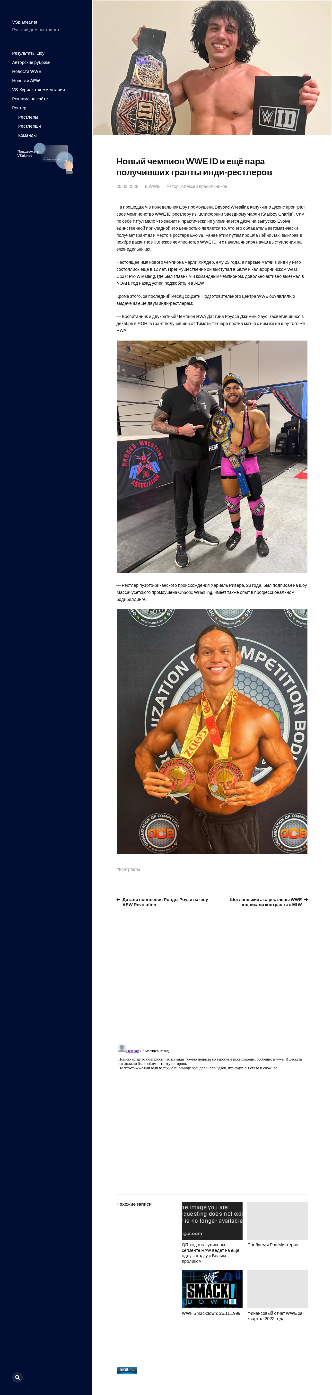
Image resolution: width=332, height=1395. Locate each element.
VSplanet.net (24, 22)
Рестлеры (28, 117)
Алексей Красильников (204, 186)
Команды (27, 135)
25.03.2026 (127, 186)
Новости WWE (26, 71)
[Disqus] (212, 973)
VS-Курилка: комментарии (38, 89)
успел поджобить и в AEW (177, 283)
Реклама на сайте (30, 99)
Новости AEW (26, 80)
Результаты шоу (28, 53)
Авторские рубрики (31, 62)
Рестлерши (29, 126)
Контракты (129, 869)
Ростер (19, 107)
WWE (154, 186)
